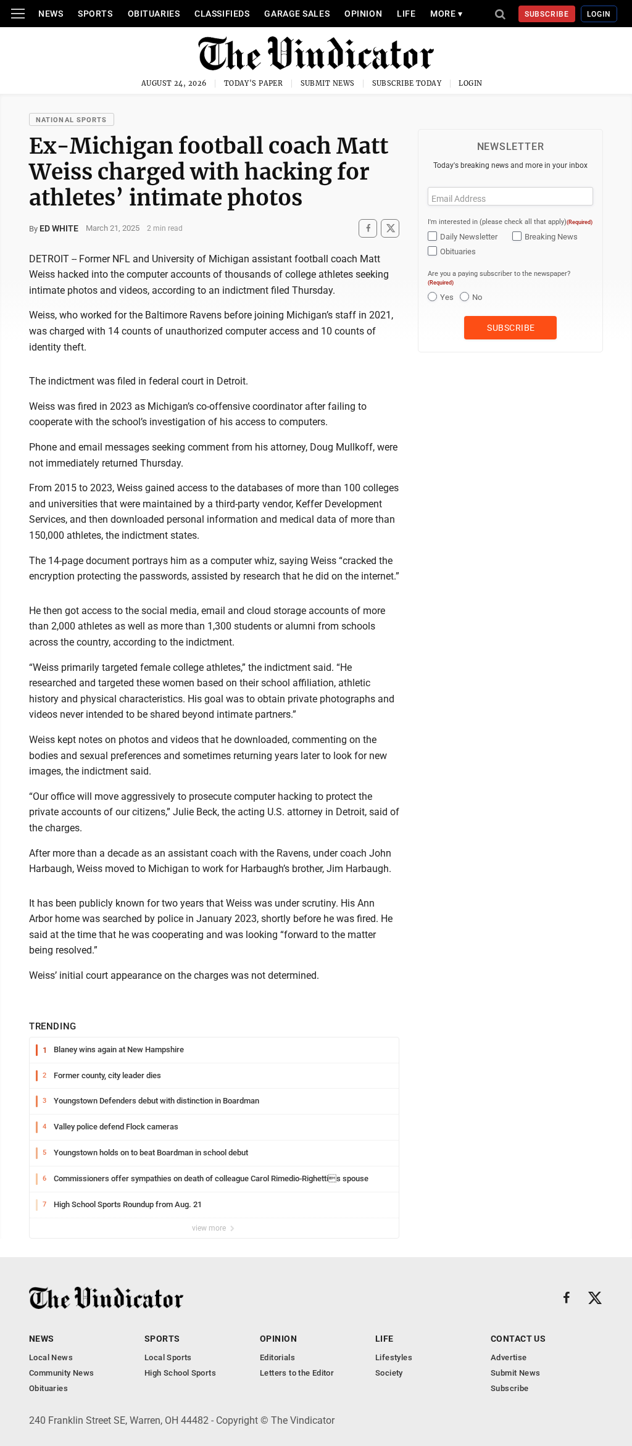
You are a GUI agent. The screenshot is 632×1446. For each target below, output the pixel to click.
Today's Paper (253, 83)
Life (406, 14)
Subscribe (547, 14)
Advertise (509, 1357)
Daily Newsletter (468, 236)
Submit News (328, 83)
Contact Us (518, 1339)
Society (389, 1372)
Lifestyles (393, 1357)
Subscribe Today (407, 83)
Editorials (277, 1357)
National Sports (71, 120)
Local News (51, 1357)
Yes (447, 297)
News (50, 14)
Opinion (363, 14)
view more (210, 1228)
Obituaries (154, 14)
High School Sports (180, 1372)
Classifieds (221, 14)
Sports (95, 14)
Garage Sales (297, 14)
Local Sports (168, 1357)
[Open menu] (18, 13)
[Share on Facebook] (367, 228)
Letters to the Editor (297, 1372)
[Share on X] (390, 228)
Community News (61, 1372)
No (477, 297)
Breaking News (551, 236)
